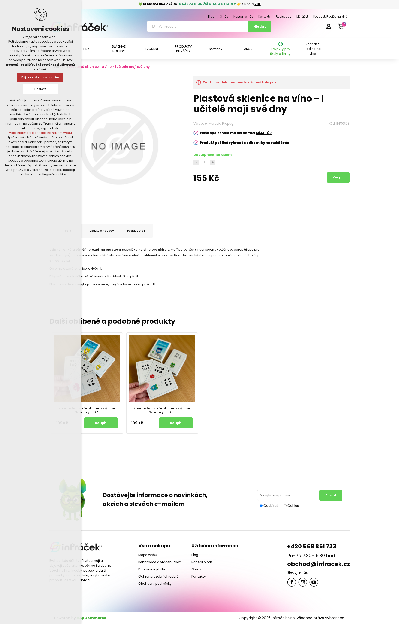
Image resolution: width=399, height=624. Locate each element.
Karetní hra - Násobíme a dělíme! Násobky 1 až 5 (87, 410)
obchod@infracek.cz (318, 564)
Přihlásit (328, 26)
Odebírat (270, 505)
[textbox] (198, 26)
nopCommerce (91, 618)
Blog (194, 555)
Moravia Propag (221, 123)
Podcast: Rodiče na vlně (313, 49)
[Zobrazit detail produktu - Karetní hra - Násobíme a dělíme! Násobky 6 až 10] (162, 368)
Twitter (302, 582)
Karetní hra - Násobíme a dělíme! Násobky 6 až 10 (162, 410)
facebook (291, 582)
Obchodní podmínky (155, 583)
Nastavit (40, 89)
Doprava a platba (152, 569)
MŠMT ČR (264, 133)
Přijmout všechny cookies (40, 77)
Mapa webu (147, 555)
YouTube (313, 582)
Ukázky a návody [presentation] (102, 231)
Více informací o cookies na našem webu (40, 133)
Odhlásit (294, 505)
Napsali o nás (201, 562)
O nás (196, 569)
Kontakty (198, 576)
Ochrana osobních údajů (158, 576)
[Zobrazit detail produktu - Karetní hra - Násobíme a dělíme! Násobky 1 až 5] (87, 368)
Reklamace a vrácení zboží (159, 562)
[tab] (101, 231)
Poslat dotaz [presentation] (136, 231)
